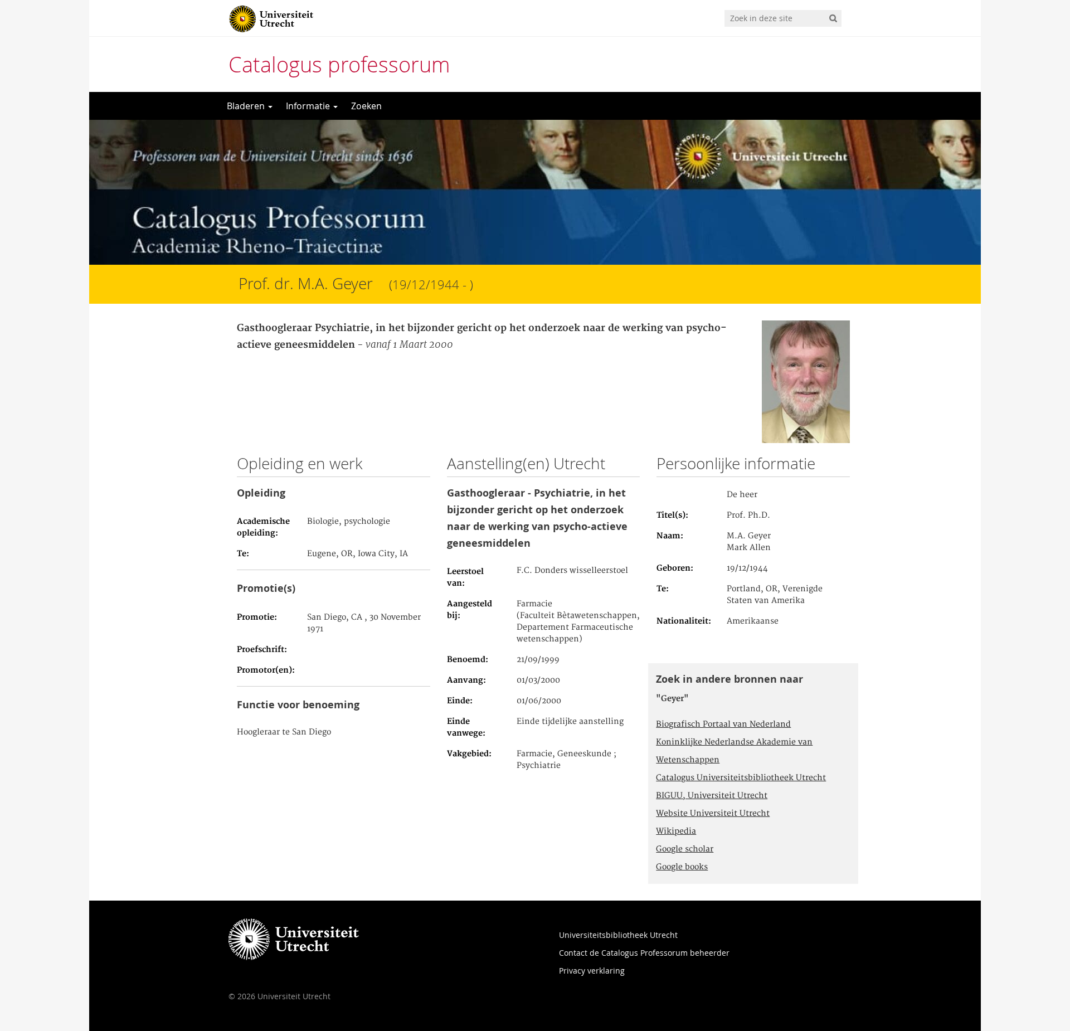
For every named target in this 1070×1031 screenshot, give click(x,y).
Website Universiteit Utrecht (713, 814)
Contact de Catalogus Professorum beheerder (644, 952)
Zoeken (366, 106)
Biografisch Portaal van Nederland (723, 724)
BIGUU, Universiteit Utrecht (711, 796)
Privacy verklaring (592, 970)
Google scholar (684, 849)
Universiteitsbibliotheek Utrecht (618, 935)
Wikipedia (676, 831)
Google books (682, 867)
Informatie (309, 106)
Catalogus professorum (339, 64)
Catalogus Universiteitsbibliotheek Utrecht (741, 778)
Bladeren (247, 106)
